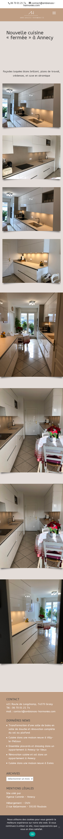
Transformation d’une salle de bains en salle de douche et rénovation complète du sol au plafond (32, 729)
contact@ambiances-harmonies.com (34, 711)
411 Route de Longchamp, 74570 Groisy (29, 704)
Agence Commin (15, 796)
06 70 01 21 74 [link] (21, 707)
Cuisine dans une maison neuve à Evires (31, 763)
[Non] (59, 827)
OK (32, 834)
